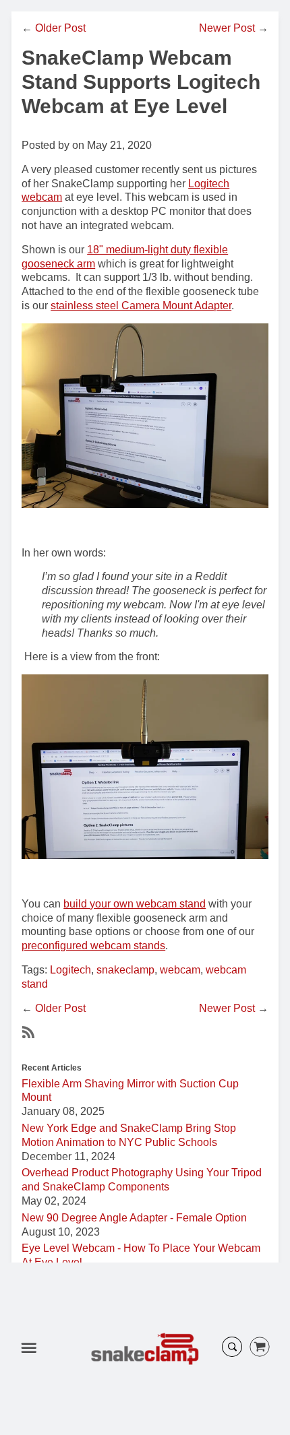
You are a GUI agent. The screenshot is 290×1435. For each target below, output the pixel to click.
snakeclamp (125, 970)
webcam (180, 970)
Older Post (60, 28)
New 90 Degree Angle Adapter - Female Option (134, 1217)
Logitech (70, 970)
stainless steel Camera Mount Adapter (141, 305)
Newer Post (227, 28)
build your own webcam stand (134, 904)
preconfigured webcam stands (93, 945)
